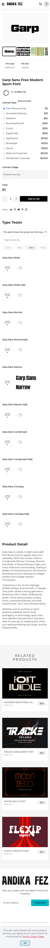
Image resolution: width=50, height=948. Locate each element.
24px (7, 247)
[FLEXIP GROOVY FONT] (25, 832)
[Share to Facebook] (15, 209)
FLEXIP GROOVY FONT (16, 851)
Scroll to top (47, 882)
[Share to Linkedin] (11, 209)
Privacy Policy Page (33, 936)
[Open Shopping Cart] (40, 4)
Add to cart (34, 199)
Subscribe (40, 902)
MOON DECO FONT (15, 801)
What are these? (24, 101)
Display (8, 705)
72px (42, 247)
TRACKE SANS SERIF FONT (19, 752)
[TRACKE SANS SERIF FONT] (25, 733)
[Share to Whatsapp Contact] (26, 209)
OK (25, 943)
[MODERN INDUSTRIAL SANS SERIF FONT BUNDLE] (25, 683)
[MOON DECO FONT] (25, 782)
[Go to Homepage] (14, 4)
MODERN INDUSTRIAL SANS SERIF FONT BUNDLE (19, 702)
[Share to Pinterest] (22, 209)
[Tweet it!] (19, 209)
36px (19, 247)
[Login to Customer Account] (46, 4)
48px (31, 247)
